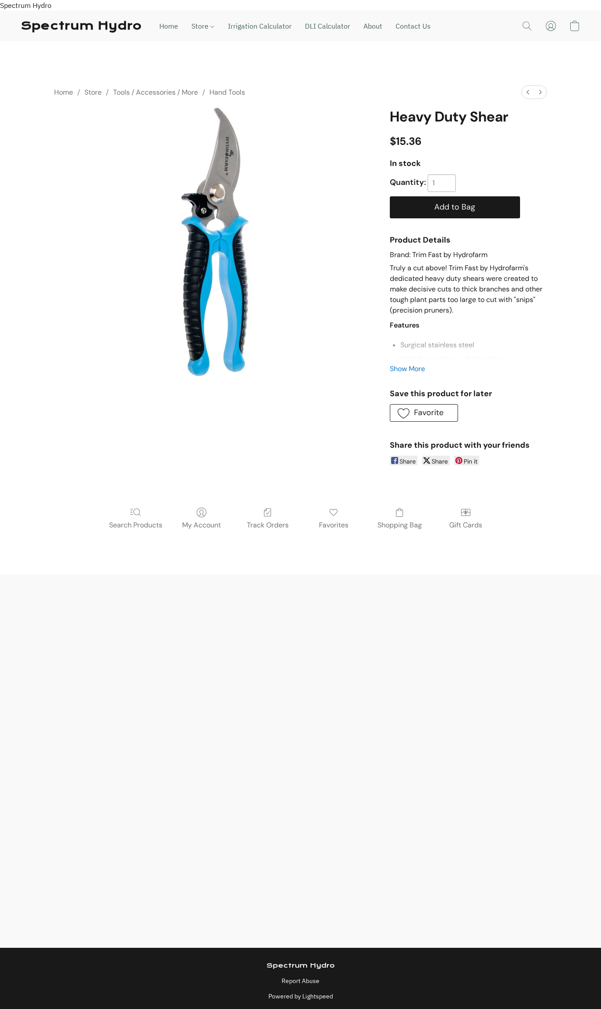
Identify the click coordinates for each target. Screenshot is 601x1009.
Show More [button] (407, 368)
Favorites (333, 525)
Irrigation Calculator (260, 26)
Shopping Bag (399, 525)
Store (200, 26)
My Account (201, 525)
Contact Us (413, 26)
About (372, 26)
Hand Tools (227, 92)
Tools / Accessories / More (155, 92)
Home (168, 26)
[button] (81, 26)
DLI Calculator (327, 26)
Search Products (135, 525)
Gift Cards (465, 525)
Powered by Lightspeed (300, 996)
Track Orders (268, 525)
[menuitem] (528, 92)
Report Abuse (300, 981)
